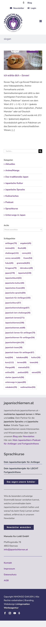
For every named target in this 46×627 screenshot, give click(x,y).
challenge (12, 253)
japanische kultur (14, 283)
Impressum (9, 568)
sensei (36, 372)
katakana (22, 357)
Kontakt (8, 562)
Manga (10, 367)
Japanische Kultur (14, 183)
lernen (21, 362)
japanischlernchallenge (17, 307)
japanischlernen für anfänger (20, 337)
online (9, 372)
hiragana (11, 268)
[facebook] (5, 613)
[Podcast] (19, 613)
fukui (9, 263)
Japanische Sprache (15, 189)
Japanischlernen (14, 322)
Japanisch (24, 273)
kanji (9, 357)
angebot (25, 243)
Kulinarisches (12, 195)
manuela (23, 367)
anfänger (11, 243)
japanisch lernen (15, 317)
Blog (29, 2)
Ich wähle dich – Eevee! (16, 75)
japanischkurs (13, 302)
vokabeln (11, 387)
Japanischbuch (13, 278)
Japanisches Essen (15, 288)
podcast (23, 372)
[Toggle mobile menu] (40, 21)
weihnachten (27, 387)
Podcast (9, 202)
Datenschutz (10, 574)
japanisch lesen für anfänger (19, 352)
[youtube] (15, 613)
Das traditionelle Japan (16, 176)
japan (10, 273)
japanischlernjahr (14, 342)
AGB (6, 580)
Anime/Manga (12, 170)
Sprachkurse (11, 208)
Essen (28, 258)
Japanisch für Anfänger (18, 298)
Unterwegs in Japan (15, 215)
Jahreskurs (26, 268)
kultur (35, 357)
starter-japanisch (14, 377)
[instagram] (10, 613)
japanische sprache (15, 293)
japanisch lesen (13, 347)
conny (26, 253)
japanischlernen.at (15, 327)
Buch (22, 248)
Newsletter (28, 436)
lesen (34, 362)
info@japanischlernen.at (16, 549)
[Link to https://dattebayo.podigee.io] (23, 3)
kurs (9, 362)
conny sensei (12, 258)
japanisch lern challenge (17, 312)
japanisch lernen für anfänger (20, 332)
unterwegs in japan (15, 382)
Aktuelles (10, 164)
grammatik (23, 263)
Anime (10, 248)
